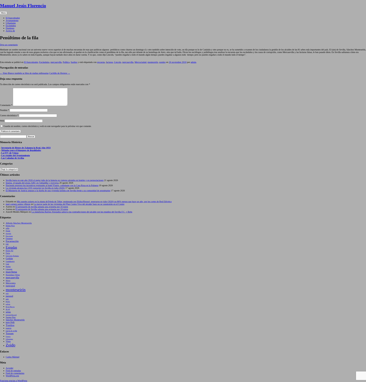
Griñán (9, 258)
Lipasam (9, 269)
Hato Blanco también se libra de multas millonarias (24, 73)
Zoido (10, 345)
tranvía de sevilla (11, 331)
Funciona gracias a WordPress (13, 380)
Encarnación (12, 241)
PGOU (8, 301)
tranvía (8, 328)
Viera (8, 341)
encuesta (101, 62)
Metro (8, 281)
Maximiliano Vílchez (13, 275)
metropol (10, 285)
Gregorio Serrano (12, 256)
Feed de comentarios (15, 373)
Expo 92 (9, 250)
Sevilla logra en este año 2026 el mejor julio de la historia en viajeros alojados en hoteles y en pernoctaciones (55, 180)
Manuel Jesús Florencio (23, 5)
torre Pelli (10, 322)
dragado (8, 233)
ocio (7, 293)
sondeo (162, 62)
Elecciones (9, 236)
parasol (9, 296)
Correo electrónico (9, 115)
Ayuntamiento (12, 20)
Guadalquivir (10, 261)
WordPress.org (12, 376)
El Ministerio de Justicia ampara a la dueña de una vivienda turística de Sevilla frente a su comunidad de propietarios (58, 190)
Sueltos (74, 62)
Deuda (8, 231)
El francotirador (13, 18)
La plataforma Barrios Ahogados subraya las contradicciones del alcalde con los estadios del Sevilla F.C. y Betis (81, 212)
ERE (7, 244)
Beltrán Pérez (10, 226)
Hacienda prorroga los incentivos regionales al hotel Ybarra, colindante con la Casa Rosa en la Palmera (52, 185)
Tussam (10, 333)
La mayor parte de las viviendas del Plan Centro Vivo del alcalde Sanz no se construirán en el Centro (79, 204)
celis (7, 228)
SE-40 (8, 309)
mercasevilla (56, 62)
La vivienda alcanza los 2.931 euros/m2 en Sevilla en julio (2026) (35, 188)
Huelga (8, 267)
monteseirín (153, 62)
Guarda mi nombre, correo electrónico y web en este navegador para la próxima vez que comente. (47, 126)
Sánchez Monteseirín (15, 320)
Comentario (6, 105)
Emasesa (9, 238)
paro (7, 299)
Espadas (11, 247)
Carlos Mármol (12, 357)
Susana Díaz (11, 317)
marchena (11, 271)
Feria (8, 253)
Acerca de (10, 31)
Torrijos (10, 325)
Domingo (10, 28)
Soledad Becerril (11, 315)
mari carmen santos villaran (18, 204)
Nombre (4, 110)
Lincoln (117, 62)
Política (66, 62)
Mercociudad (140, 62)
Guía (7, 264)
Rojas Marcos (10, 307)
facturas (109, 62)
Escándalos (11, 25)
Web (2, 121)
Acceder (9, 368)
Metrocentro (11, 283)
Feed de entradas (13, 370)
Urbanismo (11, 23)
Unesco (8, 336)
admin (193, 62)
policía (8, 304)
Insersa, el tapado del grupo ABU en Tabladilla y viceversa (32, 183)
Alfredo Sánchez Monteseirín (19, 223)
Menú (3, 13)
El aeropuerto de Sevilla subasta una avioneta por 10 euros (41, 206)
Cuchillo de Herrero (59, 73)
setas (8, 311)
